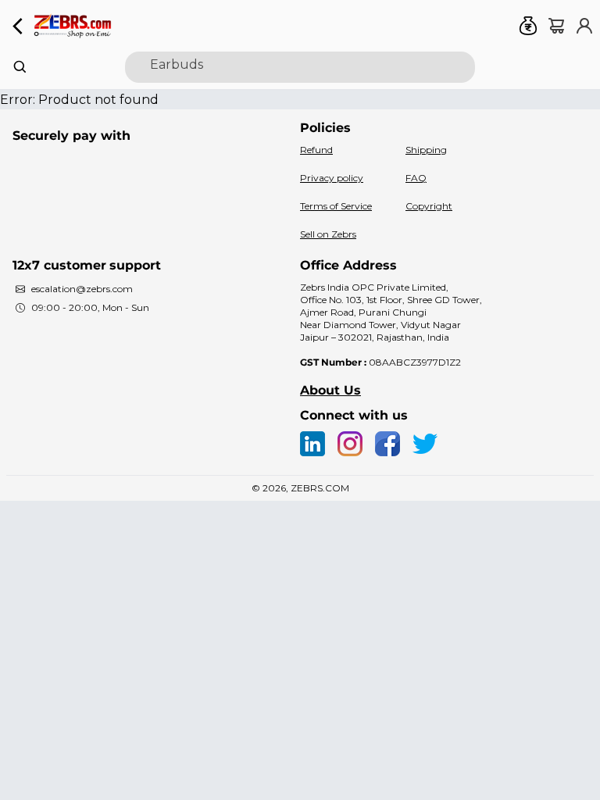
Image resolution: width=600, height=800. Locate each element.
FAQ (416, 178)
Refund (316, 149)
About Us (330, 390)
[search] (300, 67)
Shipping (426, 149)
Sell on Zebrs (328, 234)
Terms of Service (336, 206)
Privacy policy (331, 178)
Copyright (428, 206)
